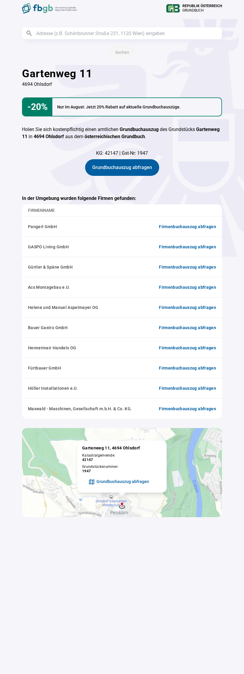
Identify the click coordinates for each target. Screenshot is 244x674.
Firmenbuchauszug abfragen (187, 226)
